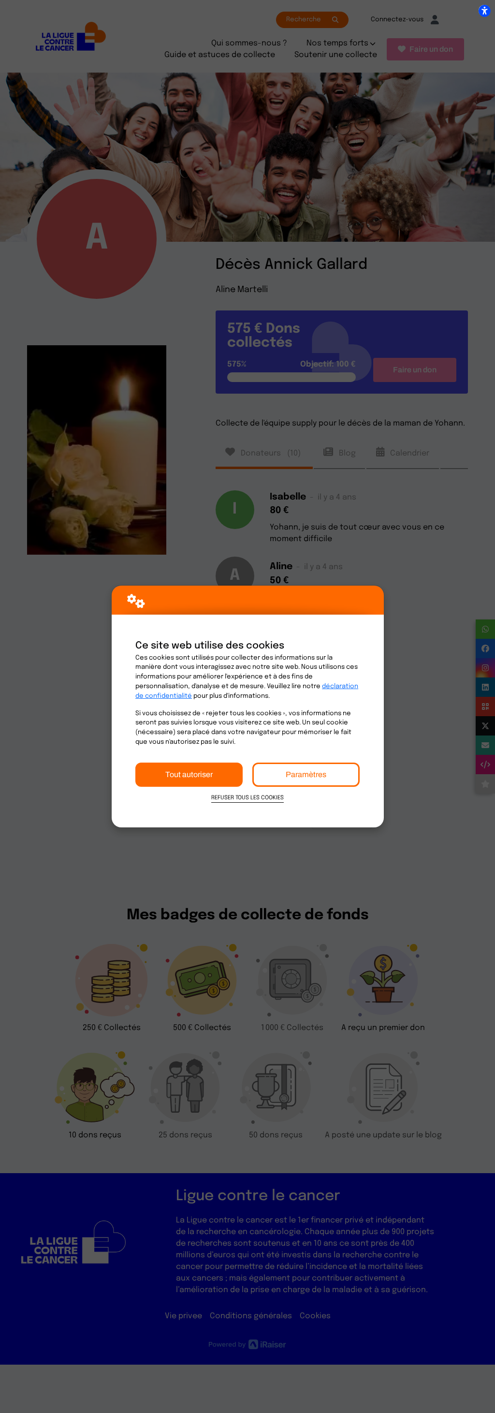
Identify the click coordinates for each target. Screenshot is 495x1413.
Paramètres (306, 774)
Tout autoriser (189, 774)
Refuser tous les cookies (247, 798)
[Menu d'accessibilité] (484, 10)
